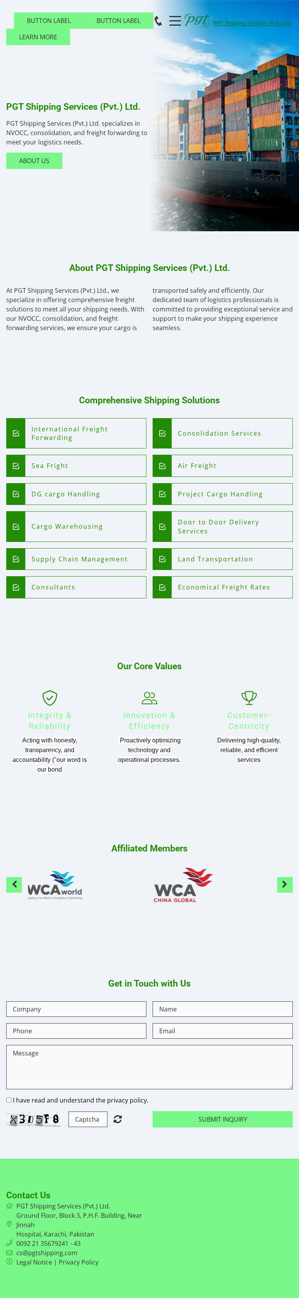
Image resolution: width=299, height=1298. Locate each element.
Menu (175, 16)
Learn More (38, 37)
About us (34, 161)
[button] (14, 885)
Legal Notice (34, 1262)
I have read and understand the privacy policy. (80, 1100)
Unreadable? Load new (118, 1119)
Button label (49, 20)
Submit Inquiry (223, 1119)
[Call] (158, 21)
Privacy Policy (78, 1262)
